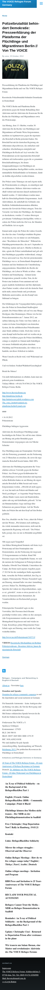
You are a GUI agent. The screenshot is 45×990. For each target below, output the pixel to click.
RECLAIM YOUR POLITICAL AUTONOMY (20, 896)
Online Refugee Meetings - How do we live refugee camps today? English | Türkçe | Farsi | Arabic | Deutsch (23, 861)
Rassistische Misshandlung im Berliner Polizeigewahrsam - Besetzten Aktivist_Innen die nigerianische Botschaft (21, 646)
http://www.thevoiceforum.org (14, 392)
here (22, 685)
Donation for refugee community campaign (19, 694)
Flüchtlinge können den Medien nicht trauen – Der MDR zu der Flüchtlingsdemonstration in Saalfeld (23, 814)
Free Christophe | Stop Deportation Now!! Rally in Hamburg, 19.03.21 (22, 825)
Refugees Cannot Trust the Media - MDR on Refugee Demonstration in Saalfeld (22, 908)
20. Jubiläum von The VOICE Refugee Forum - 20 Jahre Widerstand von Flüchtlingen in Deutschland (21, 773)
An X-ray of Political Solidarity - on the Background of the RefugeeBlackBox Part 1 (22, 787)
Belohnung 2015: (9, 749)
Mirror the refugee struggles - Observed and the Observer (19, 849)
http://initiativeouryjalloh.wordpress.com (18, 399)
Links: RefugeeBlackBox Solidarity (22, 840)
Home (4, 16)
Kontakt (9, 834)
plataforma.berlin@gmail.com (14, 406)
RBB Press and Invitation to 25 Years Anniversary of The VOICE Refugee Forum (23, 885)
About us (6, 685)
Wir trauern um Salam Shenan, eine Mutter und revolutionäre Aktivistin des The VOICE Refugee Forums (22, 948)
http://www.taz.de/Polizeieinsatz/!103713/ (18, 637)
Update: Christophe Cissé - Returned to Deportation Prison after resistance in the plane (23, 935)
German (5, 657)
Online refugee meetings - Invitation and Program (22, 872)
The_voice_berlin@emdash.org (14, 402)
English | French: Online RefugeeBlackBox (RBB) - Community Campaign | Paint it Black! (23, 800)
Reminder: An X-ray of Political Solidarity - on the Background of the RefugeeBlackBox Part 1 (23, 922)
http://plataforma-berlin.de (12, 396)
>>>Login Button (9, 981)
